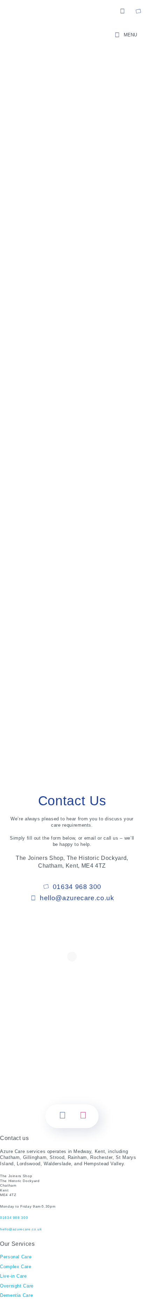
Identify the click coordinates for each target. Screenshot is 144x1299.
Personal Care (15, 1256)
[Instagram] (83, 1116)
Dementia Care (16, 1295)
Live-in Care (13, 1276)
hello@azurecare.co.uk (122, 11)
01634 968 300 (138, 11)
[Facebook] (62, 1116)
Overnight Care (17, 1285)
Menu (130, 34)
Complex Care (15, 1266)
